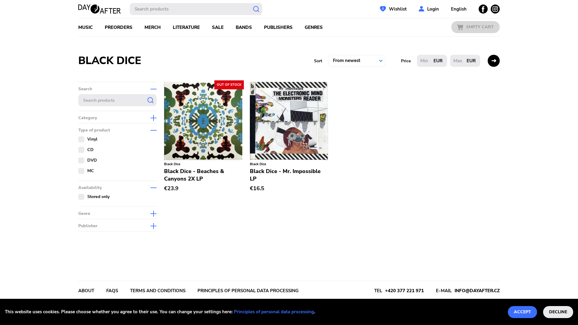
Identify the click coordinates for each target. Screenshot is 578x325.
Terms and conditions (157, 291)
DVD (92, 160)
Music (85, 27)
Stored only (98, 197)
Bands (244, 27)
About (86, 291)
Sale (218, 27)
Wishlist (398, 9)
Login (433, 9)
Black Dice (172, 164)
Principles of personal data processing (274, 312)
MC (90, 171)
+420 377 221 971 (404, 291)
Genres (314, 27)
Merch (152, 27)
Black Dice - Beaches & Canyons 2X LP (194, 175)
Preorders (118, 27)
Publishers (278, 27)
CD (90, 150)
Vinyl (92, 139)
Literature (186, 27)
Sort (318, 61)
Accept (522, 312)
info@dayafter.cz (477, 291)
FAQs (112, 291)
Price (406, 61)
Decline (558, 312)
